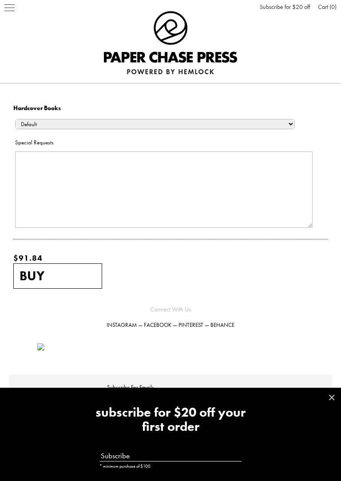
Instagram (122, 325)
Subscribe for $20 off (285, 7)
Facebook (157, 325)
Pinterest (190, 325)
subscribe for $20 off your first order (170, 419)
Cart (326, 7)
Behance (222, 325)
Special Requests (34, 142)
